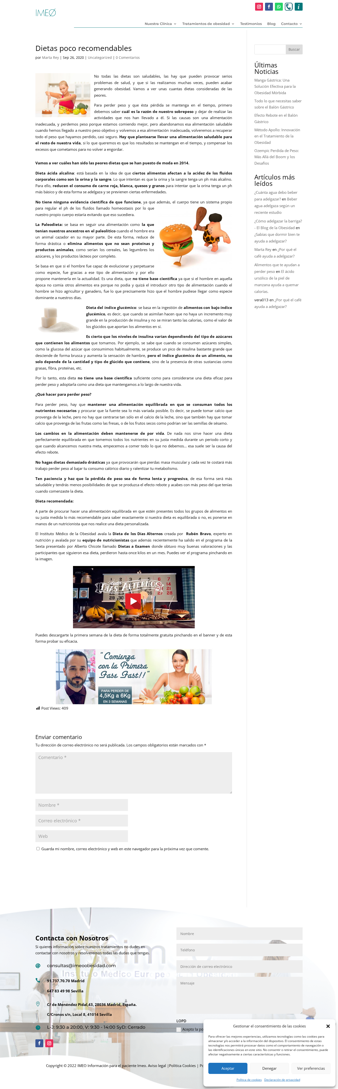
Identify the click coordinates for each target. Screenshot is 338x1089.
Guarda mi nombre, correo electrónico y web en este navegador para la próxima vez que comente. (125, 848)
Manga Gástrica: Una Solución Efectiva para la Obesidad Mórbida (275, 86)
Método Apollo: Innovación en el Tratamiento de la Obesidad (277, 136)
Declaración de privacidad (282, 1080)
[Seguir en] (289, 7)
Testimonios (251, 24)
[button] (328, 1026)
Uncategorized (100, 57)
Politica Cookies (182, 1065)
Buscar (294, 49)
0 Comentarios (128, 57)
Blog (271, 24)
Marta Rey (50, 57)
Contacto (289, 24)
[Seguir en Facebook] (269, 7)
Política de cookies (249, 1080)
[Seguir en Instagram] (259, 7)
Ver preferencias (311, 1068)
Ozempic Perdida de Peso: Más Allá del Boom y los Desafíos (276, 157)
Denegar (269, 1068)
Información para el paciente (112, 1065)
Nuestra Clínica (158, 24)
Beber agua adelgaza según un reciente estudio (275, 205)
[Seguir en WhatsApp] (279, 7)
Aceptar (227, 1068)
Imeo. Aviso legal (151, 1065)
